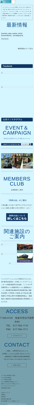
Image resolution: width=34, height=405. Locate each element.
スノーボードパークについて (8, 386)
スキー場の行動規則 (6, 377)
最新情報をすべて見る (25, 48)
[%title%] (4, 38)
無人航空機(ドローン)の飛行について (10, 401)
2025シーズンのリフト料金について (10, 383)
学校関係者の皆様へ (6, 388)
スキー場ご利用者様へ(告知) (8, 375)
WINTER (3, 397)
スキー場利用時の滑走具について (9, 381)
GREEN (3, 394)
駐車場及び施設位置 (6, 399)
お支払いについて (5, 392)
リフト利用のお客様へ (6, 379)
